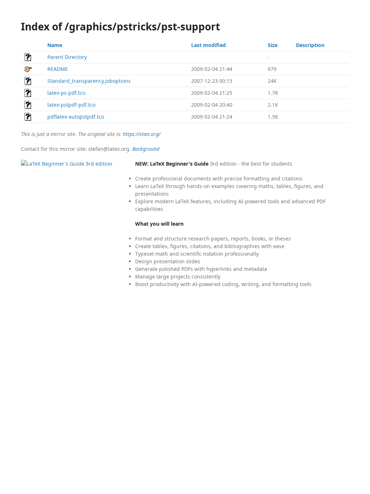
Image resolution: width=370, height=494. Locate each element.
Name (54, 45)
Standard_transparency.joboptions (89, 80)
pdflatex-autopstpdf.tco (75, 116)
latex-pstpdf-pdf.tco (71, 104)
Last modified (208, 45)
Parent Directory (67, 57)
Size (273, 45)
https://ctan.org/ (141, 134)
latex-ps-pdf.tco (66, 92)
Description (310, 45)
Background (145, 148)
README (57, 68)
